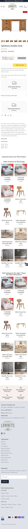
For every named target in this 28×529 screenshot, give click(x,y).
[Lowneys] (12, 6)
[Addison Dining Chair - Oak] (21, 191)
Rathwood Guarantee (6, 457)
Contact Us (3, 444)
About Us (3, 441)
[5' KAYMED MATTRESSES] (7, 170)
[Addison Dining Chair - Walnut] (7, 212)
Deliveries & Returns (5, 448)
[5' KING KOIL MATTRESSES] (21, 170)
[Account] (20, 6)
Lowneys (8, 75)
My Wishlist (25, 6)
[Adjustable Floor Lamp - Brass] (21, 255)
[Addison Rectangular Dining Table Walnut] (7, 234)
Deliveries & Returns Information (9, 95)
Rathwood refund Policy (6, 453)
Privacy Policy (4, 460)
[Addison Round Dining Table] (21, 234)
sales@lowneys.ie (8, 413)
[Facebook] (2, 433)
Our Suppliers (4, 446)
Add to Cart (20, 65)
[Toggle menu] (1, 6)
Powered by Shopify (11, 524)
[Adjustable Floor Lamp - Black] (7, 255)
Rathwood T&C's (5, 455)
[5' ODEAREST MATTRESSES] (7, 191)
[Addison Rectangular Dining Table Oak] (21, 212)
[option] (14, 24)
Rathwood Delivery (5, 451)
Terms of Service (4, 462)
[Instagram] (4, 433)
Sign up (5, 481)
